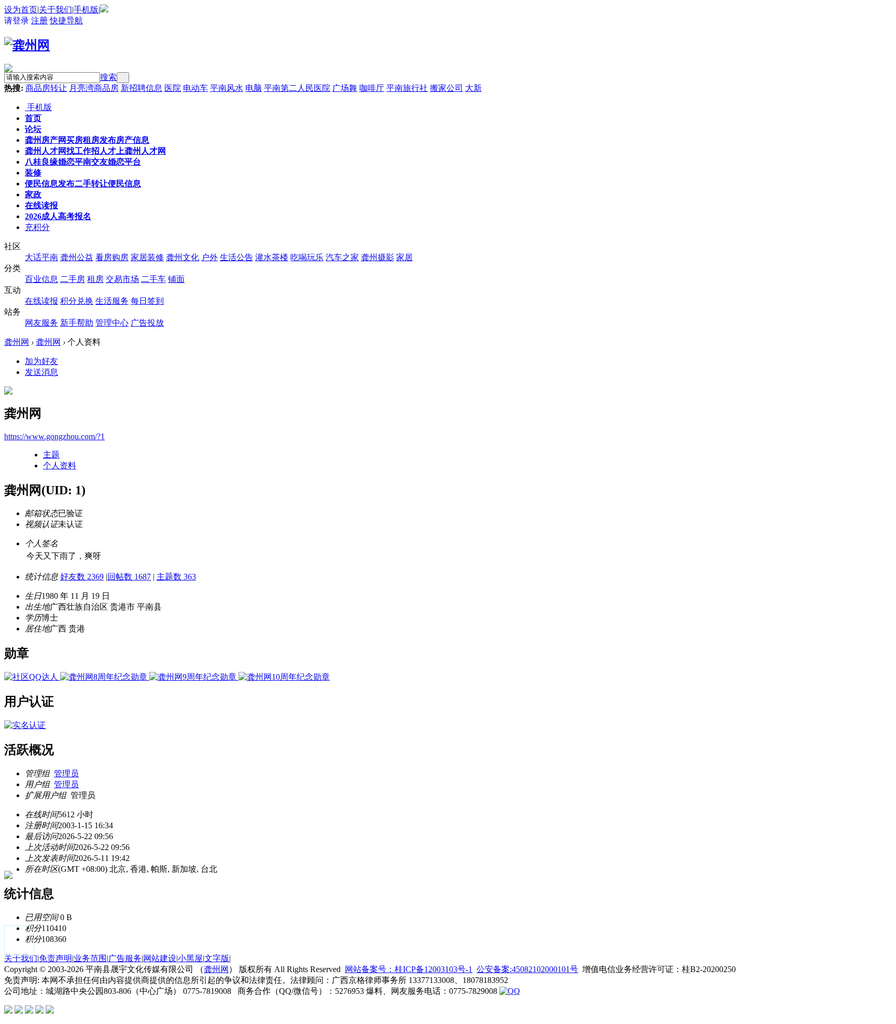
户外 (209, 257)
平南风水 (226, 88)
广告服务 (125, 958)
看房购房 (112, 257)
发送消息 (41, 372)
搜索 (108, 77)
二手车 (153, 279)
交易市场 (122, 279)
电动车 (195, 88)
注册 (39, 20)
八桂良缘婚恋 (83, 161)
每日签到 (147, 301)
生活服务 (112, 301)
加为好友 (41, 361)
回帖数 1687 (129, 576)
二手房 (72, 279)
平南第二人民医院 (297, 88)
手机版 (86, 9)
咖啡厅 (371, 88)
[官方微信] (104, 9)
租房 (95, 279)
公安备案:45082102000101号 (527, 969)
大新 (473, 88)
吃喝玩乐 (307, 257)
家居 (404, 257)
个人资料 (59, 465)
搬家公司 (446, 88)
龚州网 (16, 342)
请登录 (16, 20)
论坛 (33, 129)
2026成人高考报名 (58, 216)
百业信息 (41, 279)
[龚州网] (27, 45)
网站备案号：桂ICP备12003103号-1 (408, 969)
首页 (33, 118)
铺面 (176, 279)
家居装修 (147, 257)
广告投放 (147, 322)
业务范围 (90, 958)
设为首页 (20, 9)
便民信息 (83, 183)
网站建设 (159, 958)
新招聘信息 (141, 88)
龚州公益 (76, 257)
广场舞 (344, 88)
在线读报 (41, 205)
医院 (172, 88)
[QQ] (509, 991)
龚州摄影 (377, 257)
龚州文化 (182, 257)
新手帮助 (76, 322)
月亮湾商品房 (94, 88)
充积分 (37, 227)
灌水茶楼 (271, 257)
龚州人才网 (95, 150)
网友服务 (41, 322)
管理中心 (112, 322)
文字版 (216, 958)
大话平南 (41, 257)
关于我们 (55, 9)
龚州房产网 (87, 140)
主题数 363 (176, 576)
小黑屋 (190, 958)
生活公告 (236, 257)
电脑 (253, 88)
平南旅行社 (407, 88)
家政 (33, 194)
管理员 (66, 773)
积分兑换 (76, 301)
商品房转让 (46, 88)
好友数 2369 (82, 576)
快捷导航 (66, 20)
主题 (51, 454)
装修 (33, 172)
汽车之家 (342, 257)
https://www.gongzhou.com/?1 (54, 436)
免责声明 (55, 958)
